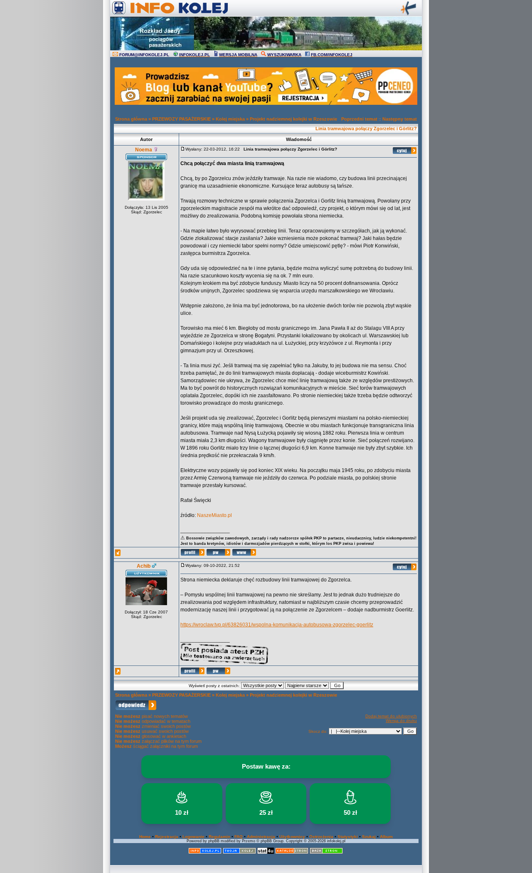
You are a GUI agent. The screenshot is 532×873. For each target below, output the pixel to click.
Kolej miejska (230, 118)
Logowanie (193, 836)
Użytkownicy (292, 836)
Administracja (261, 836)
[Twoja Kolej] (239, 852)
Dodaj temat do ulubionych (391, 716)
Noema (143, 150)
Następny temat (399, 118)
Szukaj (369, 836)
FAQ (238, 836)
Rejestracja (166, 836)
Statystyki (347, 836)
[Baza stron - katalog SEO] (326, 852)
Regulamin (219, 836)
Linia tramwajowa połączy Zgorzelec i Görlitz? (366, 128)
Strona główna (131, 118)
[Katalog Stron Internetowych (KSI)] (291, 852)
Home (145, 836)
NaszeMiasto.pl (214, 515)
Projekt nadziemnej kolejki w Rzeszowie (293, 118)
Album (386, 836)
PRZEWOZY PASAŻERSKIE (181, 118)
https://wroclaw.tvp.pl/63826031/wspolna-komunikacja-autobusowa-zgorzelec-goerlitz (276, 625)
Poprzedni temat (359, 118)
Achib (143, 566)
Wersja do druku (401, 720)
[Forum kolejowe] (205, 852)
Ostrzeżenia (321, 836)
